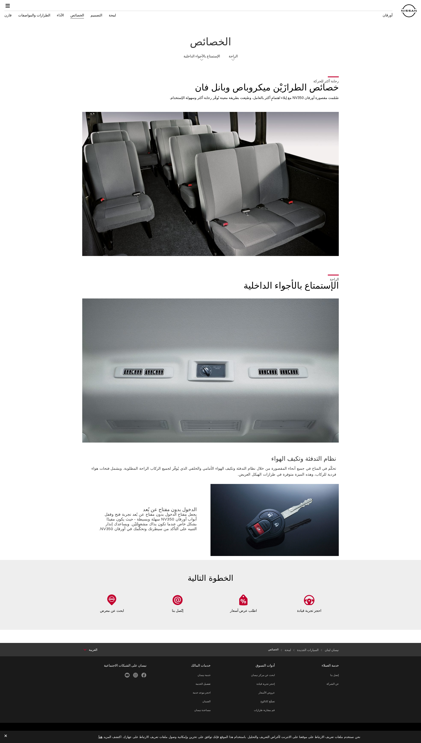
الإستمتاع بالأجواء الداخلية (202, 56)
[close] (5, 736)
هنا (100, 737)
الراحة (233, 56)
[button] (7, 6)
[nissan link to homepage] (409, 10)
